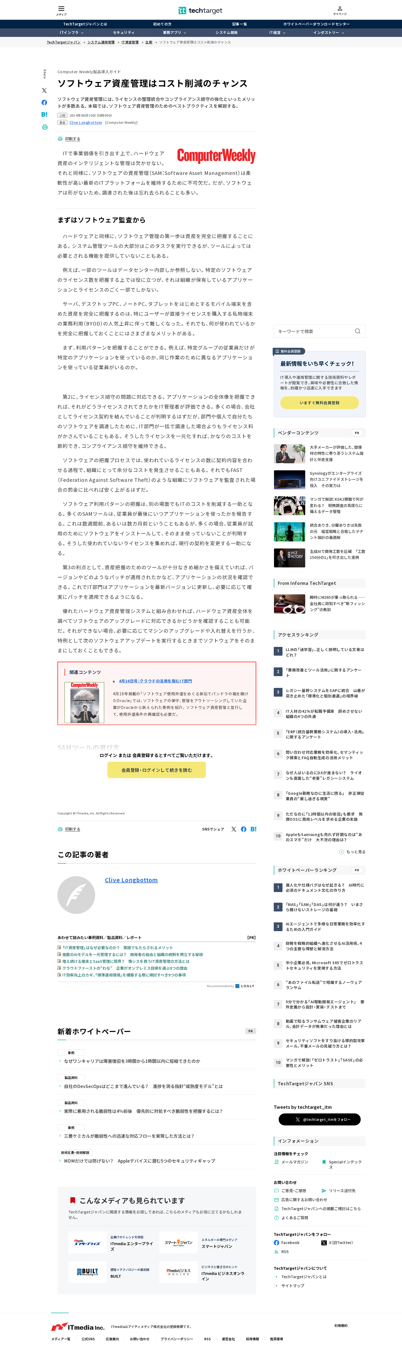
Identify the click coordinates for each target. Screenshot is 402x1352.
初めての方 (162, 24)
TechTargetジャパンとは (85, 24)
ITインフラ (69, 32)
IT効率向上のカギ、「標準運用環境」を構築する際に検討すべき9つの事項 (124, 975)
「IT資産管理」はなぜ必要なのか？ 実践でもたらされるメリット (117, 947)
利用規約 (341, 1325)
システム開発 (226, 32)
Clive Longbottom (131, 880)
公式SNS (88, 1338)
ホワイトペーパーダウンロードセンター (316, 24)
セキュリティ (124, 32)
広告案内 (112, 1338)
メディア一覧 (61, 1338)
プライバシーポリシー (177, 1338)
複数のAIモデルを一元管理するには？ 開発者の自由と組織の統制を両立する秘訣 (132, 954)
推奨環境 (276, 1338)
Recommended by (221, 986)
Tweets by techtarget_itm (303, 1107)
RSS (207, 1338)
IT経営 (275, 32)
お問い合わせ (140, 1338)
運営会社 (228, 1338)
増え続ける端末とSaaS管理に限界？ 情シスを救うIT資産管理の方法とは (126, 961)
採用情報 (252, 1338)
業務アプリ (172, 32)
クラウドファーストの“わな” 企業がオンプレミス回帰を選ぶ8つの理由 (124, 968)
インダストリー (326, 32)
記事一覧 (239, 24)
